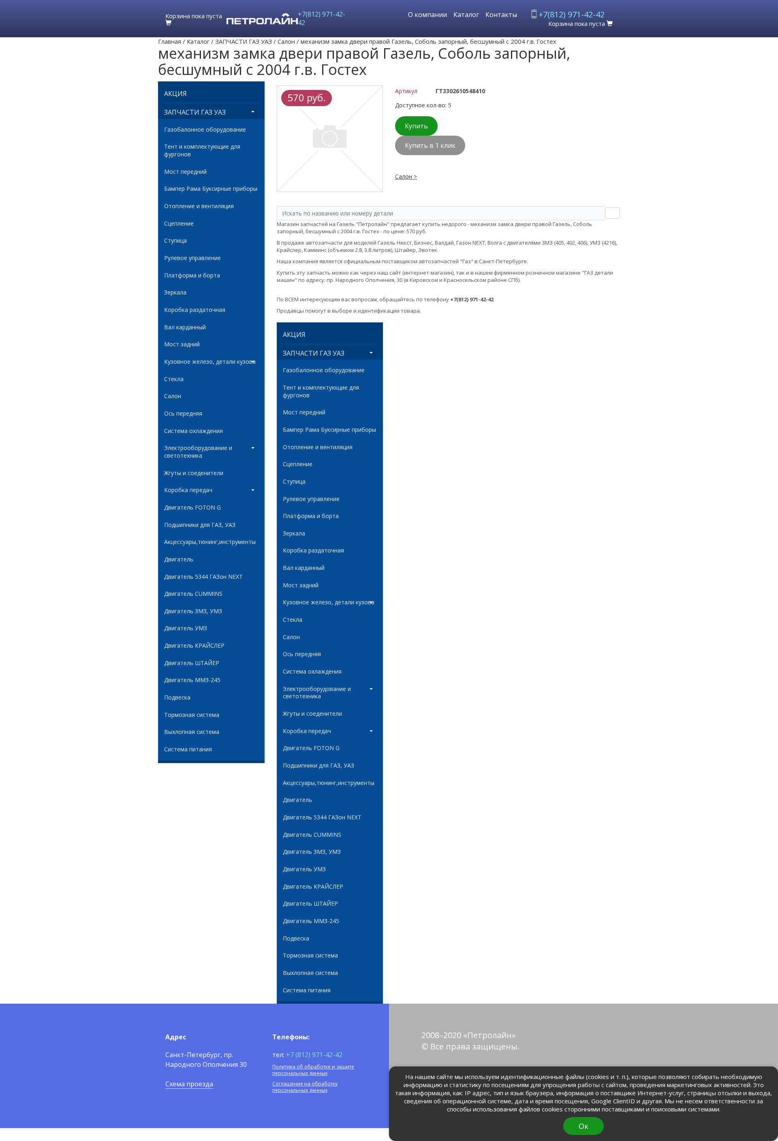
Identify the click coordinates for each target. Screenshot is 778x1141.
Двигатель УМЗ (185, 628)
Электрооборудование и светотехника (198, 451)
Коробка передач (188, 490)
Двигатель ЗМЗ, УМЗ (193, 611)
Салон (286, 41)
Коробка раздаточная (194, 310)
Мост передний (185, 171)
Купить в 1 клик (430, 145)
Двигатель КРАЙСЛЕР (194, 645)
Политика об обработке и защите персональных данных (313, 1070)
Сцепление (179, 223)
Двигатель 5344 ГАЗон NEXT (203, 576)
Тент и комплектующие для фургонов (202, 150)
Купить (416, 126)
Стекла (174, 379)
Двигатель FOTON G (192, 507)
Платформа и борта (192, 275)
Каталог (466, 14)
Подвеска (177, 697)
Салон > (406, 176)
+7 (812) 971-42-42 (314, 1054)
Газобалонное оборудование (205, 129)
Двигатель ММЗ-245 (192, 680)
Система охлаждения (193, 431)
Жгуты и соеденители (193, 473)
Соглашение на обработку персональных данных (305, 1087)
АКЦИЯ (175, 94)
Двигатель (178, 559)
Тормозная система (191, 715)
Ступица (175, 240)
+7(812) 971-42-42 (321, 18)
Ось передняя (183, 413)
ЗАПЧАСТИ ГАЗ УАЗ (243, 41)
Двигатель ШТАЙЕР (191, 663)
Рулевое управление (192, 258)
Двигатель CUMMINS (193, 593)
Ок (583, 1126)
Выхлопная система (191, 732)
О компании (427, 14)
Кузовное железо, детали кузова (210, 361)
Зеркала (175, 292)
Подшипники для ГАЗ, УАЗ (199, 525)
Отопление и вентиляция (199, 206)
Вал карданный (185, 327)
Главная (169, 41)
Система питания (188, 749)
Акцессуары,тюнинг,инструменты (210, 542)
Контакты (501, 14)
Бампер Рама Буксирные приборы (210, 188)
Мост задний (182, 344)
